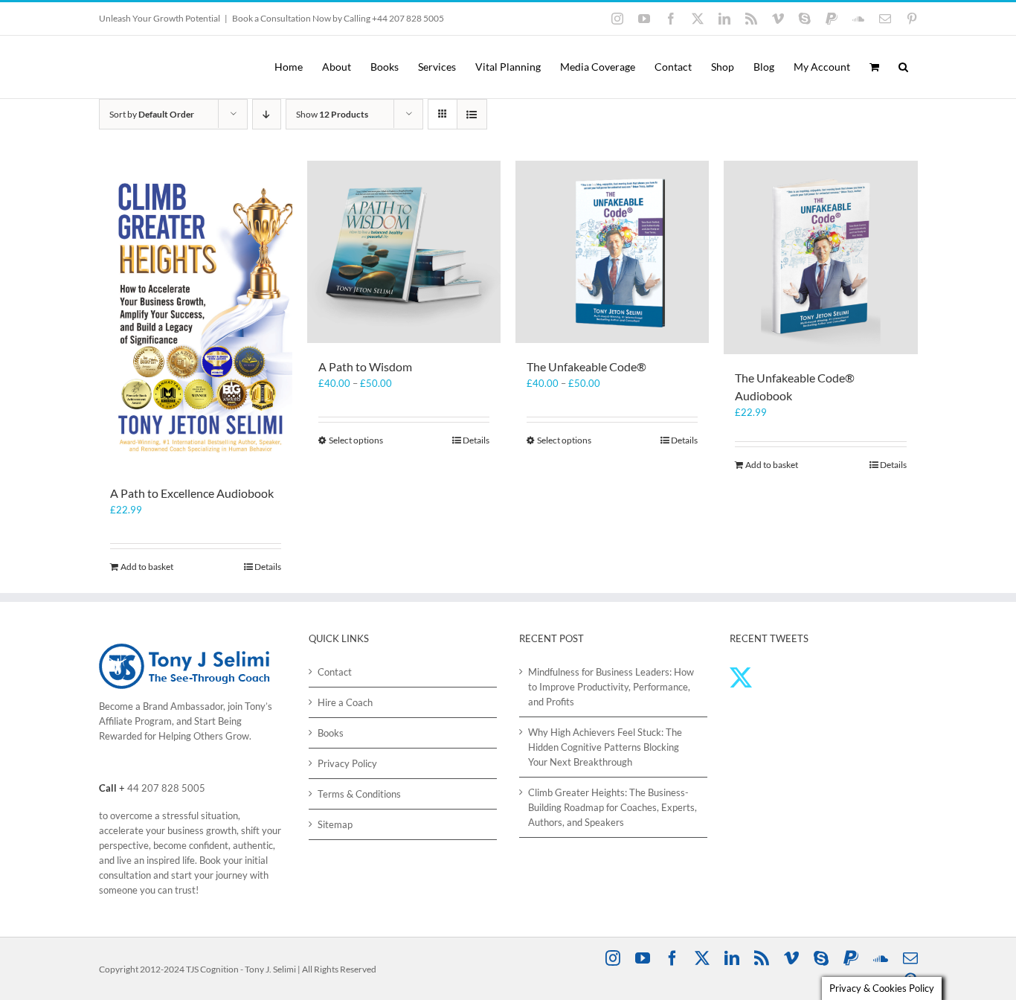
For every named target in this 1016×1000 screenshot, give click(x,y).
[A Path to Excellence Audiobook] (195, 315)
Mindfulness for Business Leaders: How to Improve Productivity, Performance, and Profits (611, 687)
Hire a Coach (345, 702)
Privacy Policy (347, 763)
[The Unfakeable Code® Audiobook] (820, 257)
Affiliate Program (135, 721)
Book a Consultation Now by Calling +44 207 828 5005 (338, 18)
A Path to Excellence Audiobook (192, 493)
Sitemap (335, 824)
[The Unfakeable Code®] (612, 252)
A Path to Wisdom (365, 366)
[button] (903, 67)
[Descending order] (266, 114)
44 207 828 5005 (166, 788)
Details (267, 566)
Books (331, 733)
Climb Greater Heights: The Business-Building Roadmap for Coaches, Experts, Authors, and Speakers (612, 807)
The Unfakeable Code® (586, 366)
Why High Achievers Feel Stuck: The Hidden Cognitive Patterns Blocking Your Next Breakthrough (605, 747)
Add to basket (146, 566)
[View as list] (471, 114)
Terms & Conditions (359, 794)
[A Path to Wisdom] (404, 252)
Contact (335, 672)
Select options (356, 440)
